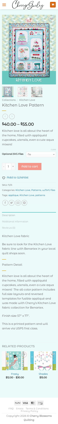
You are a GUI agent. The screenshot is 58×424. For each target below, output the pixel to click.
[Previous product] (12, 116)
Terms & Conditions (37, 408)
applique (13, 195)
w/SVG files (48, 190)
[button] (4, 5)
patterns (40, 195)
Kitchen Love (27, 100)
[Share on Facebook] (5, 203)
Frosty (15, 374)
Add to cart (29, 166)
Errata (19, 408)
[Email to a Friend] (18, 203)
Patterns (36, 190)
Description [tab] (8, 215)
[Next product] (5, 116)
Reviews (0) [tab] (8, 227)
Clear (53, 150)
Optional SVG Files (12, 154)
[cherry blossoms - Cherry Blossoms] (28, 4)
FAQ (11, 408)
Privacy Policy (29, 411)
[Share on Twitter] (11, 203)
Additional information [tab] (15, 221)
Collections (9, 100)
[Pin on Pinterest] (24, 203)
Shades (43, 374)
